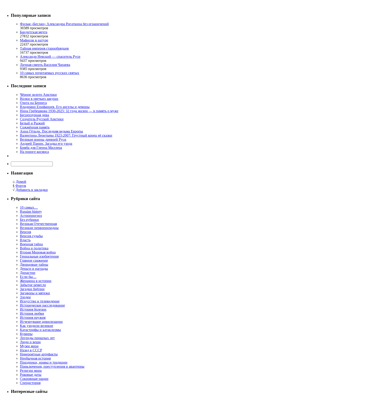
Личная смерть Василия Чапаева (45, 65)
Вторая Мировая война (38, 252)
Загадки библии (32, 289)
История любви (32, 313)
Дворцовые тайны (34, 264)
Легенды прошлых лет (37, 338)
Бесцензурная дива (34, 115)
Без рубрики (29, 220)
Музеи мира (29, 346)
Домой (21, 182)
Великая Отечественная (38, 224)
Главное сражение (34, 260)
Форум (20, 186)
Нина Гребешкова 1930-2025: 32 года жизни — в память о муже (69, 111)
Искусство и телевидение (40, 301)
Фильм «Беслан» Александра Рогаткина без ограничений (64, 24)
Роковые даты (30, 375)
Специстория (30, 383)
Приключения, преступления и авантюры (52, 366)
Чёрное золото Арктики (38, 95)
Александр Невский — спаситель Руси (50, 56)
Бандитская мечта (33, 32)
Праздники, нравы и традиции (43, 362)
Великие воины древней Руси (43, 139)
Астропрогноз (31, 216)
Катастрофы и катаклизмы (40, 330)
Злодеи (25, 297)
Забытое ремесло (33, 285)
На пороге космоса (34, 152)
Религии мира (31, 370)
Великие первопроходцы (39, 228)
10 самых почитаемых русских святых (49, 73)
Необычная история (35, 358)
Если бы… (28, 277)
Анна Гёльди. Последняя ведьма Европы (51, 131)
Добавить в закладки (32, 190)
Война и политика (34, 248)
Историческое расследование (42, 305)
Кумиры (26, 334)
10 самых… (29, 207)
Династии (27, 273)
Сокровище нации (34, 379)
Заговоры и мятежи (35, 293)
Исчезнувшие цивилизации (41, 322)
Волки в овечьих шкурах (39, 99)
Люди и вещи (30, 342)
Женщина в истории (35, 281)
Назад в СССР (31, 350)
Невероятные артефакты (39, 354)
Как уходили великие (36, 326)
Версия (25, 232)
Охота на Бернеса (33, 103)
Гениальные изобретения (39, 256)
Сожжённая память (35, 127)
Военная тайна (31, 244)
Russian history (31, 211)
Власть (25, 240)
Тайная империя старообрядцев (44, 48)
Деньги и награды (34, 269)
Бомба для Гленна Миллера (41, 148)
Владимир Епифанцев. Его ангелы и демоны (55, 107)
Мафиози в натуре (34, 40)
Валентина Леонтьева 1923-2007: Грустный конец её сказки (66, 135)
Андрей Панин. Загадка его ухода (46, 143)
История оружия (32, 317)
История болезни (33, 309)
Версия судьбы (31, 236)
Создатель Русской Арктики (42, 119)
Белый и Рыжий (32, 123)
